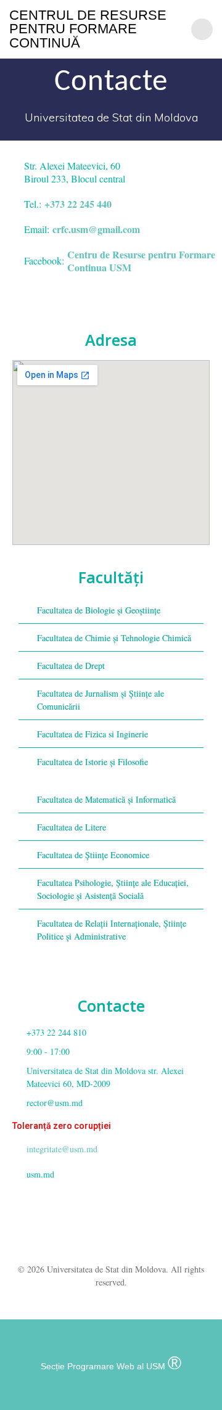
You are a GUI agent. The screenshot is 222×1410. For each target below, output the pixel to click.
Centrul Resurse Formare (87, 29)
